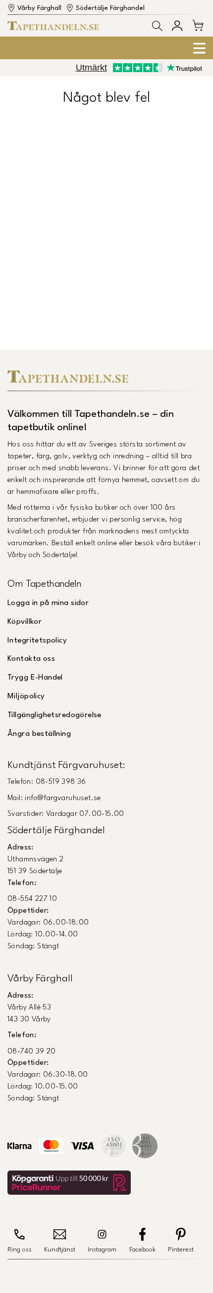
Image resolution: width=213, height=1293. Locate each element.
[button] (157, 26)
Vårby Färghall (39, 8)
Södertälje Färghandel (110, 8)
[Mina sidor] (177, 25)
